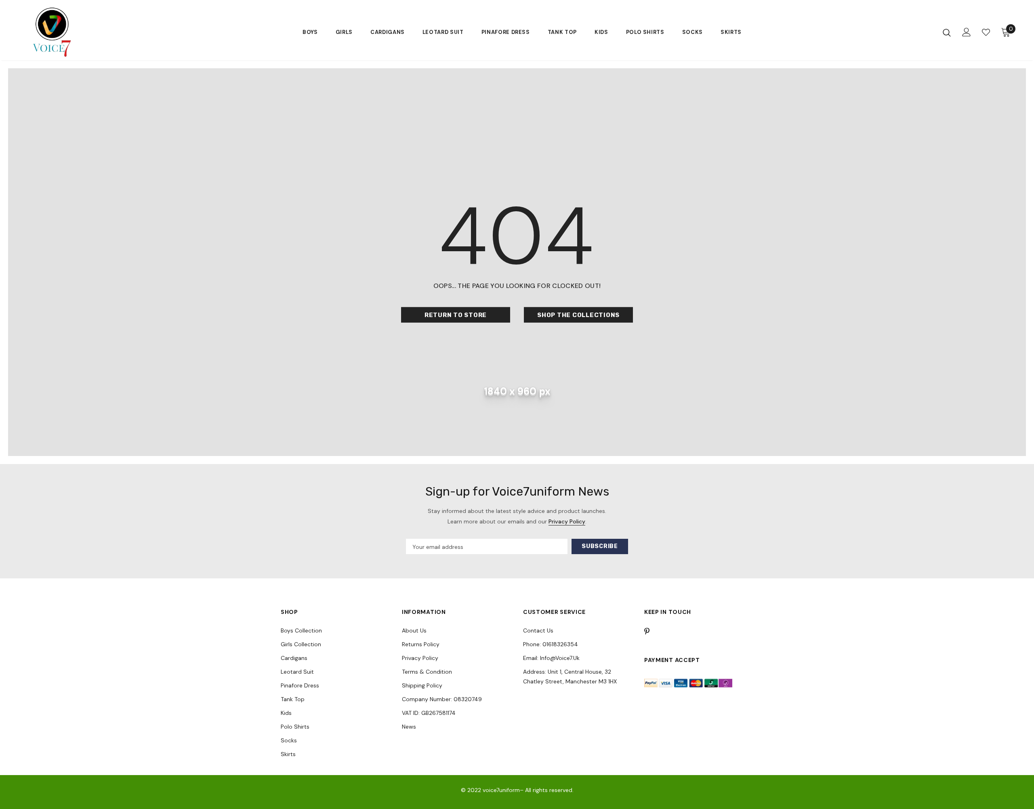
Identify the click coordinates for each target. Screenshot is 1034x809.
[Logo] (80, 32)
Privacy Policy (567, 521)
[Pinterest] (651, 631)
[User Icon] (966, 32)
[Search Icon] (947, 32)
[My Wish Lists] (986, 32)
